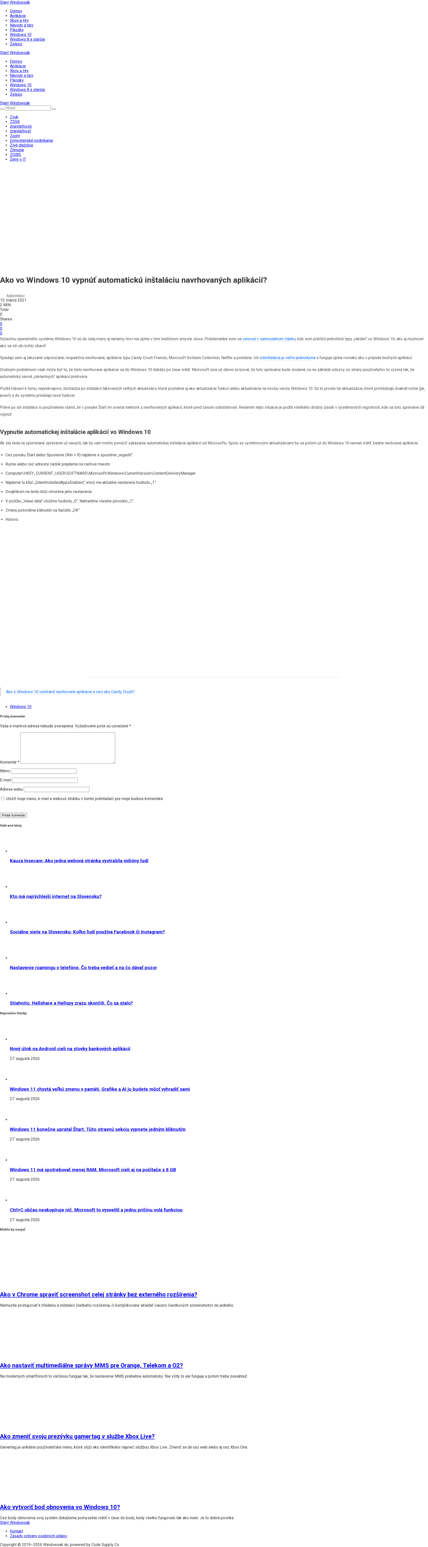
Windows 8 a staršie (27, 39)
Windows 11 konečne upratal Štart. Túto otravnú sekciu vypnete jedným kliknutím (98, 1129)
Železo (16, 44)
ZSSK (15, 121)
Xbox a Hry (19, 20)
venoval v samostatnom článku (268, 339)
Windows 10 (20, 34)
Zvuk (14, 117)
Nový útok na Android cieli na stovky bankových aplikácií (70, 1049)
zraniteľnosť (20, 131)
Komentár (9, 762)
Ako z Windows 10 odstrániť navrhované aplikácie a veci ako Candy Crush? (70, 691)
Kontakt (16, 1531)
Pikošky (17, 30)
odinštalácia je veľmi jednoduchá (288, 357)
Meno (5, 771)
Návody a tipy (21, 25)
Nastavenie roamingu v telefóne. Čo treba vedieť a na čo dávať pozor (83, 967)
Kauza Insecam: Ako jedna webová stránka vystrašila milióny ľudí (79, 861)
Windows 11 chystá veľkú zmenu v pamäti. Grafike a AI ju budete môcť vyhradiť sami (100, 1089)
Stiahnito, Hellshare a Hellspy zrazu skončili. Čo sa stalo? (71, 1003)
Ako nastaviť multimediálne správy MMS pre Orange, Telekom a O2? (91, 1365)
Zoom (15, 135)
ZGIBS (15, 154)
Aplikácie (18, 15)
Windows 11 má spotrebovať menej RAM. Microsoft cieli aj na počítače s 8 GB (93, 1170)
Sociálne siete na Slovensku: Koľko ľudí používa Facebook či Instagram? (87, 932)
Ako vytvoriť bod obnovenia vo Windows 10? (60, 1507)
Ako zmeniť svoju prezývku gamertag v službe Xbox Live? (77, 1436)
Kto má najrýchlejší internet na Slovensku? (56, 896)
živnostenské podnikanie (31, 140)
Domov (16, 11)
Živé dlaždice (21, 145)
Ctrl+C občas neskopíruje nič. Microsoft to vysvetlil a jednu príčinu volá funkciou (96, 1210)
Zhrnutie (17, 150)
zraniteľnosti (21, 126)
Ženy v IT (18, 159)
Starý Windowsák (15, 2)
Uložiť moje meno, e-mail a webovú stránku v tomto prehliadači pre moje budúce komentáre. (85, 798)
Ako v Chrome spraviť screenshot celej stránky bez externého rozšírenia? (98, 1294)
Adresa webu (11, 789)
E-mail (5, 780)
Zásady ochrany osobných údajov (38, 1536)
